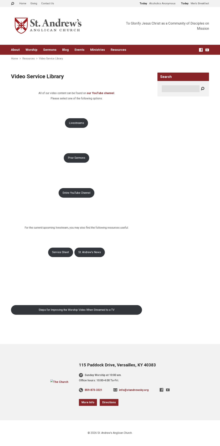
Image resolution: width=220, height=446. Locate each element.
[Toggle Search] (12, 4)
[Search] (202, 89)
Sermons (49, 49)
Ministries (97, 49)
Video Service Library (51, 58)
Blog (65, 49)
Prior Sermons (76, 157)
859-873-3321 (93, 390)
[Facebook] (201, 50)
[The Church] (59, 382)
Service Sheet (60, 252)
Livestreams (76, 123)
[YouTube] (207, 50)
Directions (109, 402)
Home (22, 3)
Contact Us (47, 3)
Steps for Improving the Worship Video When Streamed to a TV (76, 309)
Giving (33, 3)
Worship (31, 49)
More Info (87, 402)
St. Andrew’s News (89, 252)
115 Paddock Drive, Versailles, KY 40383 (117, 365)
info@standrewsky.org (134, 390)
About (15, 49)
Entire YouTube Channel (76, 192)
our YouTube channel (100, 93)
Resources (118, 49)
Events (79, 49)
